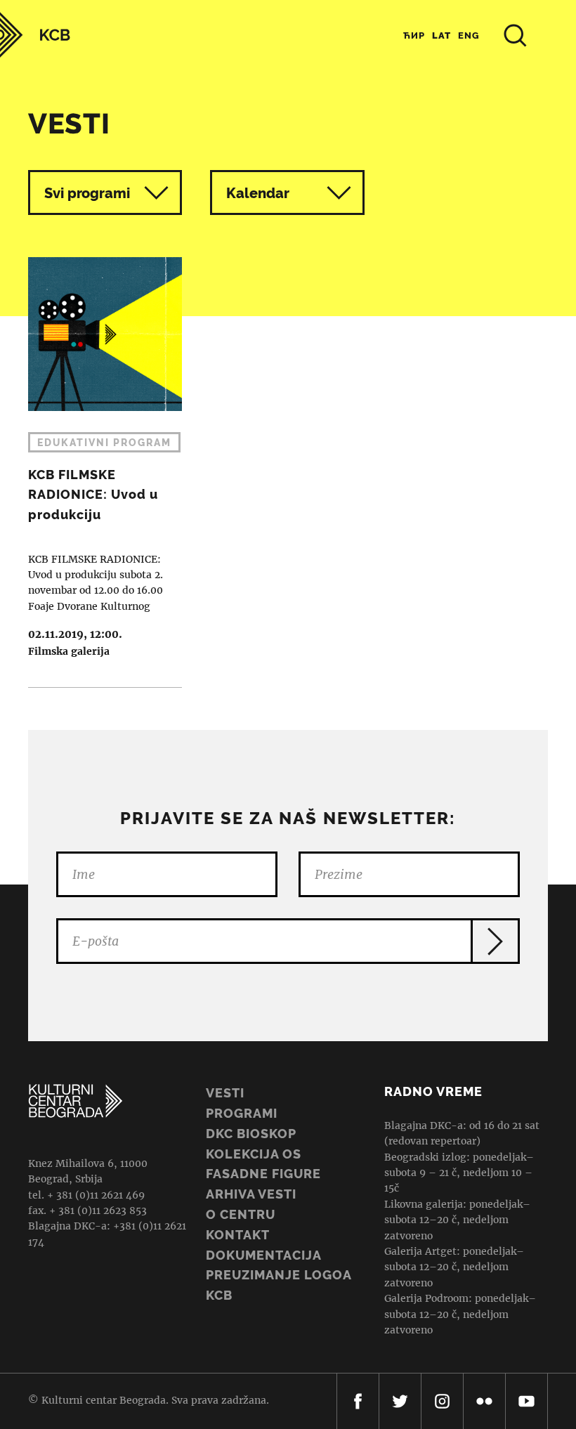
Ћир (414, 35)
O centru (240, 1214)
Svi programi (87, 193)
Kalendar (257, 193)
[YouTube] (526, 1401)
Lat (441, 35)
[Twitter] (400, 1401)
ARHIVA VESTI (251, 1194)
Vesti (225, 1092)
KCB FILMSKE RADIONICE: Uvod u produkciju (98, 472)
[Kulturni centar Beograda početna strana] (35, 35)
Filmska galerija (69, 651)
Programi (241, 1113)
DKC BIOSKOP (251, 1133)
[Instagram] (442, 1401)
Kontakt (238, 1234)
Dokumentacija (264, 1255)
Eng (469, 35)
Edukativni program (104, 442)
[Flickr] (484, 1401)
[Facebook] (358, 1401)
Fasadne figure (263, 1173)
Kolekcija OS (253, 1154)
